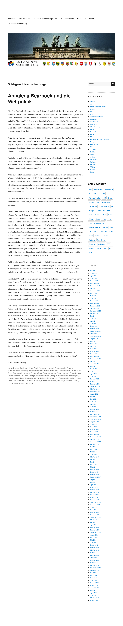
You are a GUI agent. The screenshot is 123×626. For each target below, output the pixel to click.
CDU (104, 198)
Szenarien (93, 159)
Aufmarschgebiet (14, 370)
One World (103, 231)
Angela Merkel (94, 194)
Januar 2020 (94, 432)
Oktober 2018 (94, 457)
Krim (109, 219)
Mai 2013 (93, 540)
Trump (91, 248)
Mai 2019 (93, 452)
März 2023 (93, 349)
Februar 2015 (94, 512)
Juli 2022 (93, 366)
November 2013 (95, 532)
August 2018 (94, 459)
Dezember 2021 (95, 384)
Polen (10, 380)
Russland (28, 380)
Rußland (92, 240)
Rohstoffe (20, 380)
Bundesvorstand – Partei (71, 18)
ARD (103, 194)
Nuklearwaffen (44, 378)
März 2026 (93, 278)
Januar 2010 (94, 585)
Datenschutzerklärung (17, 23)
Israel (110, 215)
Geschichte (93, 119)
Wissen (92, 169)
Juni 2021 (93, 399)
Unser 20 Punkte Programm (45, 18)
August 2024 (94, 313)
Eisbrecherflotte (36, 373)
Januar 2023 (94, 354)
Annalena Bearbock (47, 368)
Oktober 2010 (94, 565)
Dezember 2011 (95, 555)
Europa (59, 373)
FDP (90, 215)
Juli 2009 (93, 590)
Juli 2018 (93, 462)
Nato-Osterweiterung (32, 378)
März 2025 (93, 298)
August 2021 (94, 394)
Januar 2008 (94, 600)
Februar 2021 (94, 409)
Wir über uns (24, 18)
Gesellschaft (24, 368)
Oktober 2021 (94, 389)
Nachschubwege (13, 378)
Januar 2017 (94, 487)
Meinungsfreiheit (95, 227)
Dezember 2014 (95, 515)
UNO (105, 248)
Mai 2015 (93, 507)
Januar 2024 (94, 326)
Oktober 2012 (94, 550)
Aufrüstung (24, 370)
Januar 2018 (94, 472)
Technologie (61, 380)
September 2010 (95, 568)
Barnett (46, 370)
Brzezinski (77, 370)
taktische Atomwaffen (48, 380)
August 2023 (94, 339)
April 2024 (93, 321)
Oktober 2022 (94, 361)
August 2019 (94, 444)
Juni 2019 (93, 449)
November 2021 (95, 386)
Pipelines (79, 378)
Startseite (12, 18)
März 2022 (93, 376)
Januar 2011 (94, 563)
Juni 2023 (93, 344)
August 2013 (94, 535)
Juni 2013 (93, 537)
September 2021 (95, 391)
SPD (108, 244)
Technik (92, 162)
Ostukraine (54, 378)
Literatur (93, 147)
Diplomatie (26, 373)
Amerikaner (109, 189)
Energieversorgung (49, 373)
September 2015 (95, 505)
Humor (92, 129)
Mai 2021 (93, 401)
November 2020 (95, 417)
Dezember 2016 (95, 490)
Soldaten (101, 244)
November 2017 (95, 477)
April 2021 (93, 404)
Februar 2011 (94, 560)
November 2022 (95, 359)
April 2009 (93, 593)
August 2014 (94, 522)
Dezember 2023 (95, 328)
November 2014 (95, 517)
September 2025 (95, 291)
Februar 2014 (94, 527)
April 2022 (93, 374)
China (10, 373)
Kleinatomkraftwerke (43, 375)
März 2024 (93, 323)
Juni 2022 (93, 369)
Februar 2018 (94, 469)
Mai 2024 (93, 318)
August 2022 (94, 364)
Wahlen (92, 167)
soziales (92, 157)
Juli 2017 (93, 482)
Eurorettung (100, 210)
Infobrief (93, 132)
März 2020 (93, 427)
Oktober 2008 (94, 598)
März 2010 (93, 580)
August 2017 (94, 479)
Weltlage (15, 383)
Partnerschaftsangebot (67, 378)
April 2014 (93, 525)
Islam (92, 134)
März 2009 (93, 595)
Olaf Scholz (93, 231)
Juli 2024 (93, 316)
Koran (97, 219)
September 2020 (95, 419)
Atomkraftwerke (60, 368)
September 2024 (95, 311)
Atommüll (70, 368)
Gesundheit (94, 124)
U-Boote (69, 380)
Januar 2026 (94, 281)
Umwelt (92, 164)
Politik (36, 368)
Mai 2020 (93, 424)
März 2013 (93, 542)
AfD (90, 189)
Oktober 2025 (94, 288)
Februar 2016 (94, 495)
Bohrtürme (54, 370)
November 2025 (95, 286)
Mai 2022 (93, 371)
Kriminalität (94, 144)
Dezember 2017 (95, 474)
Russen (97, 236)
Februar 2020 (94, 429)
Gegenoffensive (75, 373)
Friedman (65, 373)
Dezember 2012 (95, 547)
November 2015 (95, 502)
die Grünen (93, 206)
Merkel (105, 227)
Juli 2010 (93, 573)
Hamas (97, 215)
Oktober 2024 (94, 308)
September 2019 (95, 442)
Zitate (92, 172)
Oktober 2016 (94, 492)
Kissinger (32, 375)
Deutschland (17, 373)
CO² (97, 202)
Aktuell (92, 101)
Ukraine (75, 380)
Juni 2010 (93, 575)
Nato (22, 378)
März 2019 (93, 454)
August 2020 (94, 422)
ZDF (90, 252)
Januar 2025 (94, 301)
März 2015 (93, 510)
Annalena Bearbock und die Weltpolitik (39, 98)
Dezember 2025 (95, 283)
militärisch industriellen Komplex (67, 375)
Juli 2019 (93, 447)
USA (9, 383)
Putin (14, 380)
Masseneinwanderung (96, 223)
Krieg (31, 368)
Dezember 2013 (95, 530)
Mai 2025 (93, 296)
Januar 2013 (94, 545)
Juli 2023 (93, 341)
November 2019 (95, 437)
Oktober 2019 (94, 439)
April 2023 (93, 346)
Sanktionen (36, 380)
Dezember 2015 (95, 500)
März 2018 (93, 467)
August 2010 (94, 570)
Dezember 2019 (95, 434)
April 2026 (93, 276)
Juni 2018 (93, 464)
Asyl (91, 104)
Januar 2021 (94, 412)
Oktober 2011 (94, 557)
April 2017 (93, 484)
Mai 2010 (93, 578)
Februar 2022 (94, 379)
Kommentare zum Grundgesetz (100, 139)
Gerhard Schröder (14, 375)
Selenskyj (92, 244)
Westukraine (29, 383)
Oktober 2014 (94, 520)
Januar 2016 (94, 497)
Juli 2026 (93, 271)
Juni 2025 (93, 293)
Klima (92, 137)
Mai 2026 (93, 273)
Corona (91, 202)
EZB (108, 210)
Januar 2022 (94, 381)
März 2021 (93, 406)
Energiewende (104, 206)
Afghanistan (98, 189)
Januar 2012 (94, 552)
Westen (21, 383)
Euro (91, 114)
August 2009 (94, 588)
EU (91, 112)
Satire (92, 154)
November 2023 (95, 331)
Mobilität (93, 149)
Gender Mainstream (96, 117)
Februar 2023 (94, 351)
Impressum (89, 18)
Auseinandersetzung (36, 370)
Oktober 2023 (94, 333)
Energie (92, 109)
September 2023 (95, 336)
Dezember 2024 (95, 303)
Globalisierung (95, 127)
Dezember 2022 (95, 356)
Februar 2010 (94, 583)
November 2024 (95, 306)
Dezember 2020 (95, 414)
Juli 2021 (93, 396)
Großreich (24, 375)
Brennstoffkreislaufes (65, 370)
